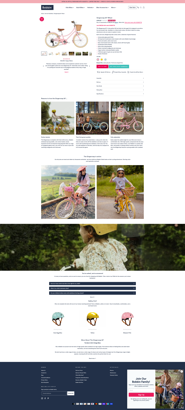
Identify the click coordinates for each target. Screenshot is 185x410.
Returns (112, 370)
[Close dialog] (181, 371)
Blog (42, 375)
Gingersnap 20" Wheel (59, 13)
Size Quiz (132, 7)
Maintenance (113, 373)
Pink (98, 59)
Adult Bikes (80, 7)
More (113, 7)
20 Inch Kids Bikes (49, 13)
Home (42, 13)
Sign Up (141, 395)
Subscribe (71, 393)
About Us (43, 370)
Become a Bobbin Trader (81, 380)
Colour (98, 56)
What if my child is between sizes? (60, 288)
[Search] (140, 7)
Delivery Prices (79, 370)
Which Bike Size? (80, 375)
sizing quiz (99, 90)
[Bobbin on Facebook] (45, 398)
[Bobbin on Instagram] (42, 398)
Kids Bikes (69, 7)
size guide (99, 86)
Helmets (90, 7)
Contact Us (43, 373)
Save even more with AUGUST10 (133, 22)
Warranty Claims (114, 375)
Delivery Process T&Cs (81, 373)
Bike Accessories (102, 7)
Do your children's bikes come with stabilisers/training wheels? (67, 293)
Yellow (102, 59)
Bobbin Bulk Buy (79, 382)
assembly (99, 78)
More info (121, 22)
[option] (92, 1)
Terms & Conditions (45, 377)
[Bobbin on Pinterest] (48, 398)
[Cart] (143, 7)
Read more (92, 358)
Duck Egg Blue (105, 59)
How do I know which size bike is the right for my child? (65, 283)
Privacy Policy (44, 380)
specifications (100, 94)
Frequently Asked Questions (82, 377)
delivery (99, 82)
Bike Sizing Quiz (45, 382)
